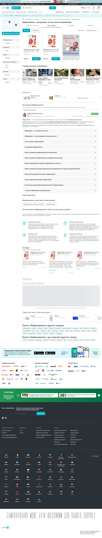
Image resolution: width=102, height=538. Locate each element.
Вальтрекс (82, 316)
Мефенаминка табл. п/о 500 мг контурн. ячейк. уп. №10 (51, 50)
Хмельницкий (31, 333)
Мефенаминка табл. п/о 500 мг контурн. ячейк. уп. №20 (31, 50)
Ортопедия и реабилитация (61, 444)
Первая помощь (51, 204)
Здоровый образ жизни (76, 439)
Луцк (33, 330)
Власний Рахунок (73, 4)
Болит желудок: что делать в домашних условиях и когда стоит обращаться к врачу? (28, 79)
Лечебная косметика (59, 437)
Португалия (46, 340)
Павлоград (55, 330)
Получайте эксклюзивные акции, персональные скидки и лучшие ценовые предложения (29, 408)
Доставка (26, 30)
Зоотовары (73, 437)
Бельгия (25, 340)
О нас (42, 4)
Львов (37, 330)
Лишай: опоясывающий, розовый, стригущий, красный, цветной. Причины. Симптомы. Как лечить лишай (77, 79)
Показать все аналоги (82, 98)
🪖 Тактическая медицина (72, 12)
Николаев (43, 330)
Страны (21, 432)
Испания (93, 340)
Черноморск (59, 333)
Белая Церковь (26, 328)
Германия (75, 340)
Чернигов (45, 333)
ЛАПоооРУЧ (73, 435)
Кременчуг (86, 328)
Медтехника (57, 442)
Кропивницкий (26, 330)
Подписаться (41, 413)
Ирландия (31, 340)
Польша (70, 340)
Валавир (32, 316)
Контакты (10, 4)
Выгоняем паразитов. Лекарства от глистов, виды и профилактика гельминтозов (93, 79)
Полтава (61, 330)
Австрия (87, 340)
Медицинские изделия (59, 439)
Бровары (34, 328)
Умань (88, 330)
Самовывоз (35, 30)
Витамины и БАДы (32, 12)
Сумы (71, 330)
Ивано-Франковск (66, 328)
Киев (81, 328)
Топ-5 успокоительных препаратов (61, 78)
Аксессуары (73, 442)
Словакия (53, 340)
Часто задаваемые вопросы (33, 4)
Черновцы (52, 333)
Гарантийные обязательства (43, 430)
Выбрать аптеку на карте (12, 33)
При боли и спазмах (46, 19)
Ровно (66, 330)
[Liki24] (5, 527)
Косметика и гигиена (21, 12)
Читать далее (52, 270)
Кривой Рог (93, 328)
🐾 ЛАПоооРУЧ (85, 12)
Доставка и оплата (19, 4)
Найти (52, 7)
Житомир (51, 328)
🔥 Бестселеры (95, 12)
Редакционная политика (42, 432)
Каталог (4, 4)
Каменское (75, 328)
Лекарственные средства (8, 12)
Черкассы (39, 333)
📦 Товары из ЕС (60, 12)
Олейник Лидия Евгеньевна (35, 113)
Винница (40, 328)
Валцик (57, 316)
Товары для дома (74, 432)
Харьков (94, 330)
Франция (59, 340)
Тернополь (77, 330)
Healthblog (97, 4)
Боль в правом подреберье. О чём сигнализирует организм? (44, 79)
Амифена (57, 96)
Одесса (49, 330)
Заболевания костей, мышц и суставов (34, 204)
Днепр (45, 328)
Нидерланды (38, 340)
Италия (81, 340)
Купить (36, 58)
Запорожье (58, 328)
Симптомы (73, 444)
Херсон (25, 333)
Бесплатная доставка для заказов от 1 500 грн (59, 15)
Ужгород (83, 330)
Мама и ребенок (74, 430)
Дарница (7, 58)
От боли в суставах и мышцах (62, 19)
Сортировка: (81, 30)
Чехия (64, 340)
